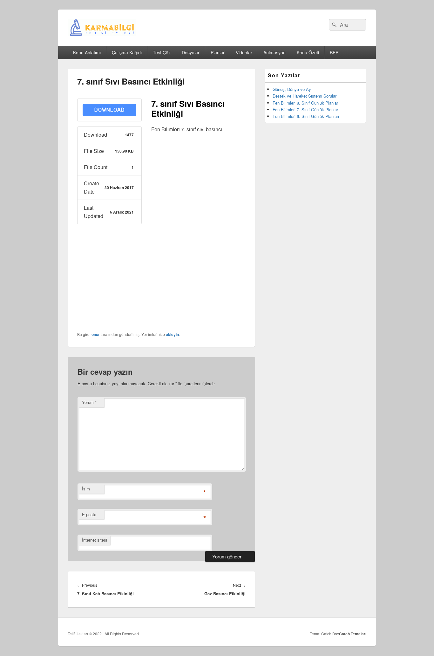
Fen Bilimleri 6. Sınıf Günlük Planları (306, 116)
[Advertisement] (198, 233)
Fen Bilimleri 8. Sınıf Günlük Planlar (305, 103)
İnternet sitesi (94, 540)
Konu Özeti (308, 52)
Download (109, 110)
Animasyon (274, 52)
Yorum (89, 402)
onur (96, 334)
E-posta (89, 514)
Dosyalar (191, 52)
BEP (334, 52)
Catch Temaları (352, 634)
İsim (86, 489)
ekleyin (172, 334)
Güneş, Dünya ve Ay (292, 89)
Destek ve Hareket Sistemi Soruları (305, 96)
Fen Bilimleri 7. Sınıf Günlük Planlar (305, 109)
